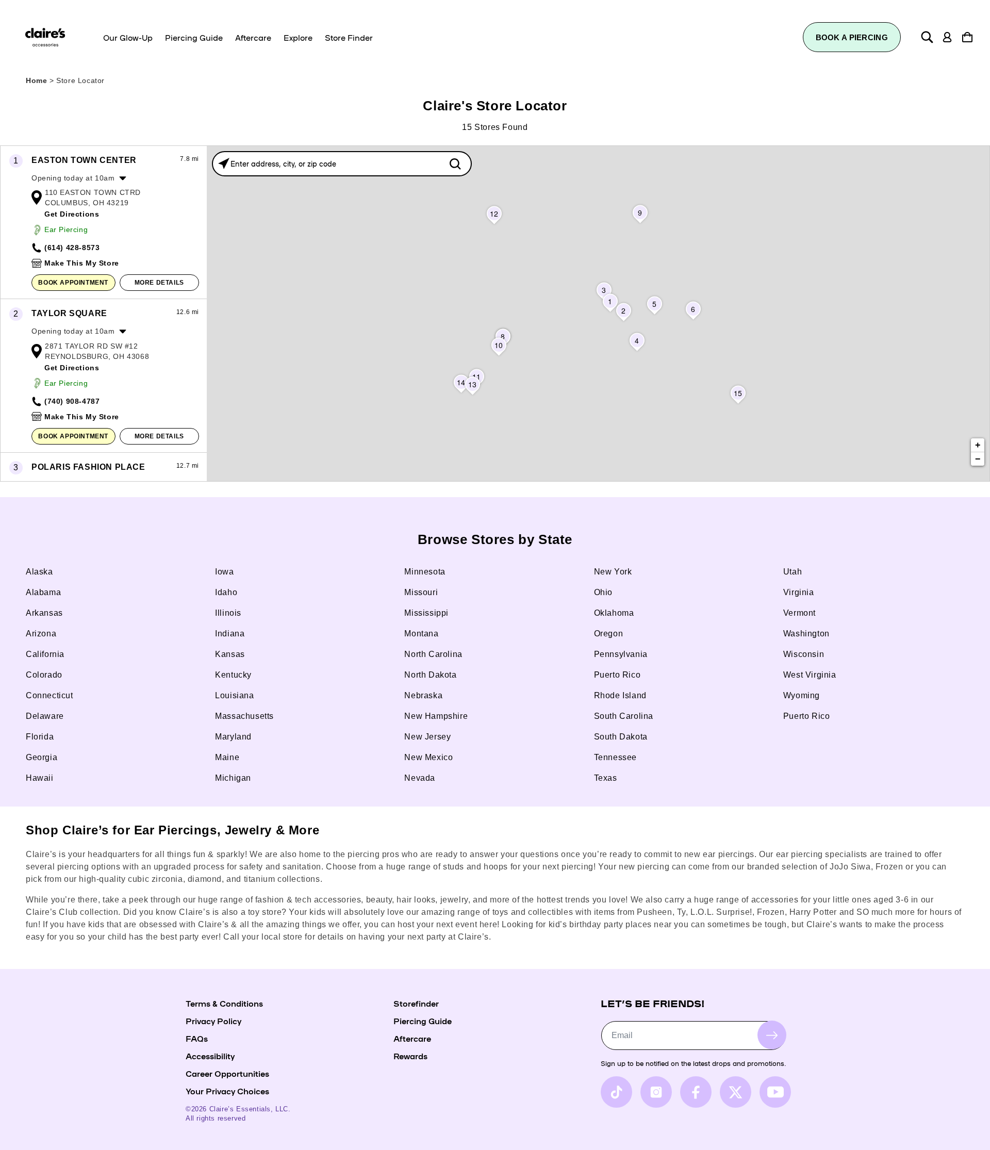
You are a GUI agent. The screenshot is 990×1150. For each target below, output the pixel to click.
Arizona (41, 633)
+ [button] (978, 445)
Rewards (410, 1055)
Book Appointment (73, 282)
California (45, 654)
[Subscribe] (771, 1035)
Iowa (224, 571)
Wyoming (801, 695)
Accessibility (210, 1055)
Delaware (45, 716)
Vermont (799, 613)
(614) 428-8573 (72, 247)
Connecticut (49, 695)
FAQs (197, 1038)
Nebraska (423, 695)
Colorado (44, 674)
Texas (605, 778)
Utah (792, 571)
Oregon (608, 633)
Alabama (43, 592)
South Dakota (621, 736)
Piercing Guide (422, 1020)
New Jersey (427, 736)
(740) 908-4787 (72, 401)
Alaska (39, 571)
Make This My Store (81, 263)
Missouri (421, 592)
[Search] (927, 37)
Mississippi (426, 613)
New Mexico (428, 757)
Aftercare (412, 1038)
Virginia (798, 592)
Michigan (233, 778)
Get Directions (71, 214)
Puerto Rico (617, 674)
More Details (159, 282)
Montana (421, 633)
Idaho (226, 592)
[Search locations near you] (223, 163)
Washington (806, 633)
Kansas (230, 654)
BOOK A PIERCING (852, 37)
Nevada (419, 778)
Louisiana (234, 695)
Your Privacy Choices (227, 1090)
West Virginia (809, 674)
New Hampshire (436, 716)
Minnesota (424, 571)
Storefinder (416, 1003)
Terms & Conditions (224, 1003)
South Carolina (623, 716)
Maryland (233, 736)
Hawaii (40, 778)
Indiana (229, 633)
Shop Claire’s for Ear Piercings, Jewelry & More (172, 830)
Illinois (228, 613)
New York (613, 571)
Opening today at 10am (73, 178)
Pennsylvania (621, 654)
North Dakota (430, 674)
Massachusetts (244, 716)
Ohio (603, 592)
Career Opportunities (227, 1073)
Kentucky (233, 674)
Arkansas (44, 613)
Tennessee (615, 757)
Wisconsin (803, 654)
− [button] (978, 459)
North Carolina (433, 654)
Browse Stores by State (495, 539)
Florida (40, 736)
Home (36, 80)
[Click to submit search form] (455, 163)
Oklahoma (614, 613)
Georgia (41, 757)
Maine (227, 757)
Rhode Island (620, 695)
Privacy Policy (213, 1020)
